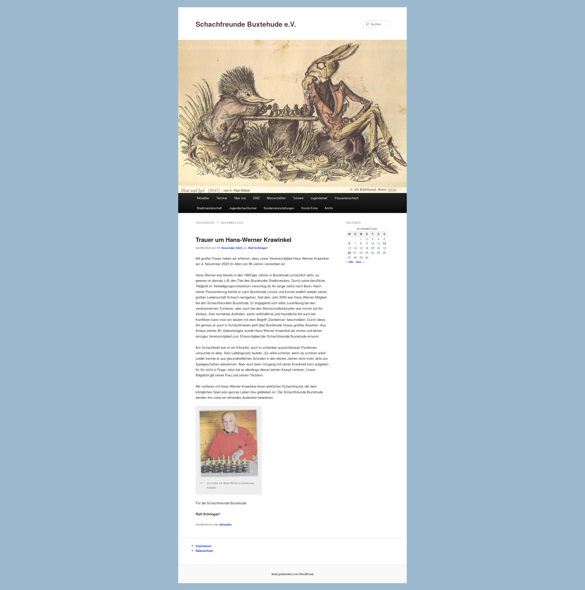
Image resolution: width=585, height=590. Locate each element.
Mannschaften (276, 198)
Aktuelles (203, 198)
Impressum (204, 546)
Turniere (298, 198)
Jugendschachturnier (243, 208)
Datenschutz (204, 550)
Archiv (329, 208)
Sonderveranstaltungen (279, 208)
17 (372, 248)
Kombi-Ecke (309, 208)
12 (384, 243)
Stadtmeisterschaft (209, 208)
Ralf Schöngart (258, 248)
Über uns (240, 198)
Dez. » (360, 262)
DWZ (256, 198)
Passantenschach (347, 198)
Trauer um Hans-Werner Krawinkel (243, 239)
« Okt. (350, 262)
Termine (221, 198)
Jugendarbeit (319, 198)
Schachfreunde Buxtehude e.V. (246, 24)
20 (349, 253)
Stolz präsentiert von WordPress (292, 574)
